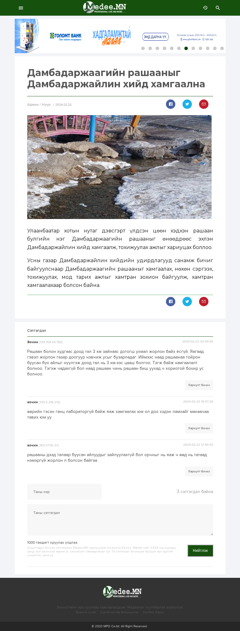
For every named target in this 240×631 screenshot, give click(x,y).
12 (222, 48)
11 (215, 48)
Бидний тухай (86, 612)
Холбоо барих (153, 612)
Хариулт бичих (199, 385)
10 (207, 48)
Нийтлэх (200, 550)
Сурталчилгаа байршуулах (119, 612)
